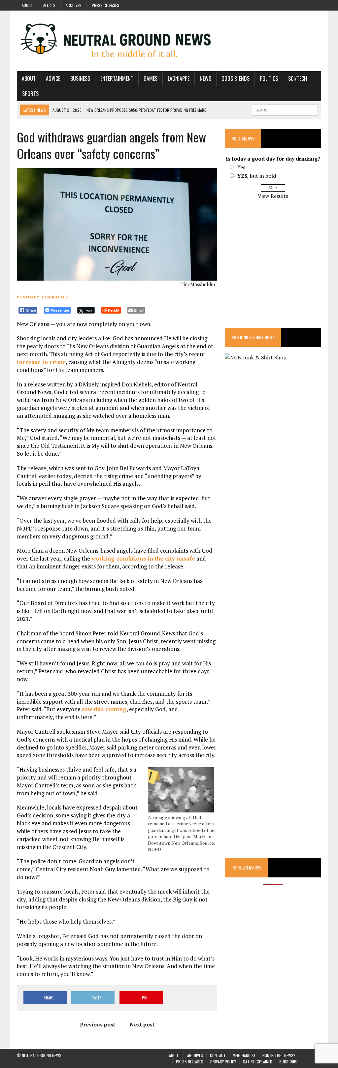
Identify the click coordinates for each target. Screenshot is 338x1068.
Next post (142, 1024)
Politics (269, 78)
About (27, 5)
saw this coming (104, 709)
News (205, 78)
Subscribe (288, 1061)
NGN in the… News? (278, 1055)
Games (150, 78)
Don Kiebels (55, 296)
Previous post (97, 1024)
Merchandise (244, 1055)
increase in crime (41, 362)
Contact (218, 1055)
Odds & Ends (235, 78)
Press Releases (105, 5)
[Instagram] (292, 5)
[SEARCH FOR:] (285, 109)
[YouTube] (304, 5)
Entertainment (116, 78)
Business (80, 78)
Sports (30, 94)
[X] (316, 5)
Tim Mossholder (198, 284)
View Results (273, 195)
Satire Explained (257, 1061)
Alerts (49, 5)
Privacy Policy (223, 1061)
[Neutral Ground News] (169, 41)
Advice (53, 78)
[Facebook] (280, 5)
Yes (241, 167)
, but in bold (256, 175)
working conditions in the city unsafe (143, 558)
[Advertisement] (273, 268)
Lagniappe (178, 78)
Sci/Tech (297, 78)
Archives (74, 5)
